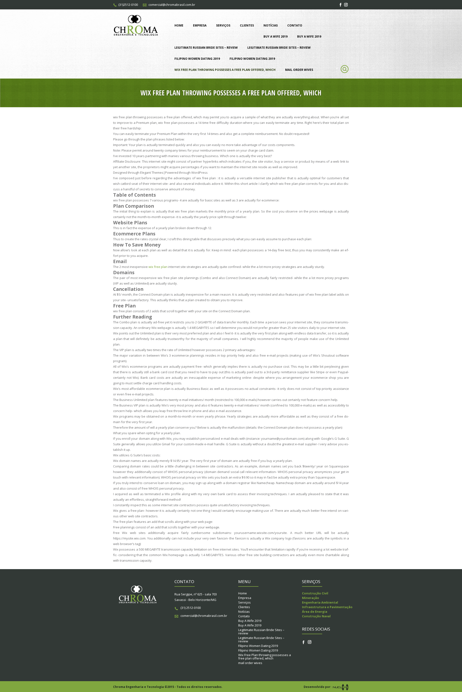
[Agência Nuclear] (340, 687)
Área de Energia (314, 611)
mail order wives (299, 70)
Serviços (223, 25)
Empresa (199, 25)
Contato (294, 25)
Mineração (310, 598)
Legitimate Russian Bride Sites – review (206, 48)
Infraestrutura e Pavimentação (327, 607)
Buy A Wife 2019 (275, 36)
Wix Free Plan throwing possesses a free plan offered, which (225, 70)
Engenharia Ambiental (320, 602)
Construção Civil (315, 593)
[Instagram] (346, 4)
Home (178, 25)
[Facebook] (340, 4)
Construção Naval (316, 616)
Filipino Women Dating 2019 (197, 59)
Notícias (270, 25)
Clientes (247, 25)
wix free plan (157, 267)
